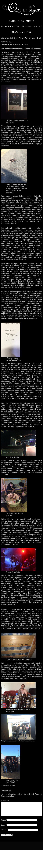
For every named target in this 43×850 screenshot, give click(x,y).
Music (30, 21)
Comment (5, 801)
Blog (15, 32)
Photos (26, 26)
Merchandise (10, 26)
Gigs (21, 21)
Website (4, 830)
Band (12, 21)
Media (38, 26)
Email (4, 825)
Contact (26, 32)
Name (4, 820)
